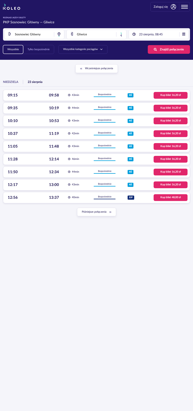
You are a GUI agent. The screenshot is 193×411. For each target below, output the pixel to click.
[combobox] (34, 34)
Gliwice (49, 22)
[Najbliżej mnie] (59, 34)
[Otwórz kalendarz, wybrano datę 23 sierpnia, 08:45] (183, 34)
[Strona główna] (11, 7)
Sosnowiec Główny (24, 22)
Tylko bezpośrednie (39, 49)
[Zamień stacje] (121, 34)
